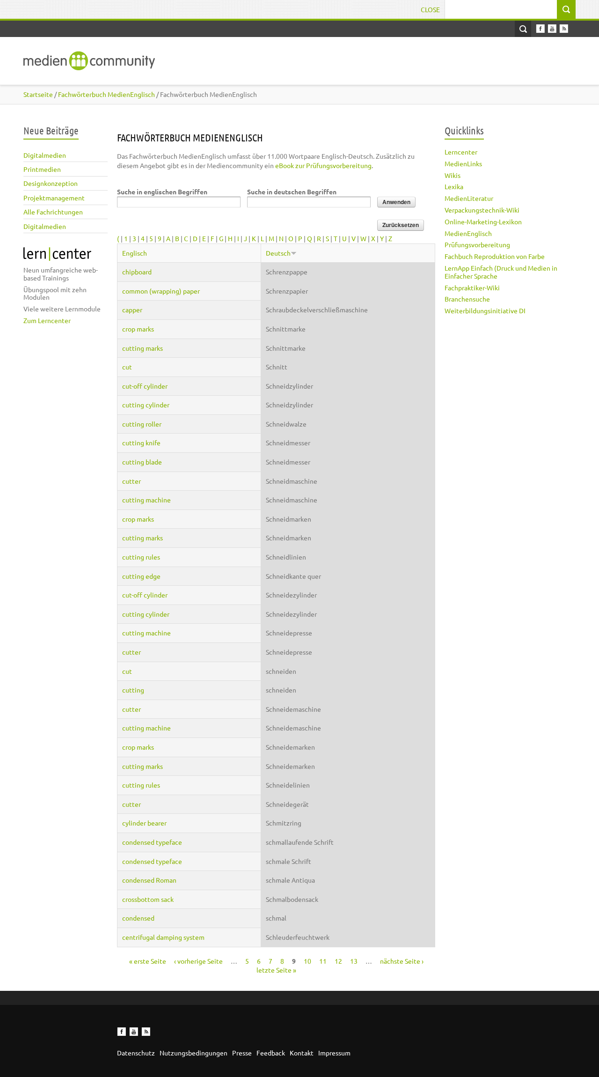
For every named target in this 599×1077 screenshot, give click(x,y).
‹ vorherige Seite (198, 961)
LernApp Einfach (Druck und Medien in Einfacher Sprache (501, 272)
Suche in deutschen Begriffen (291, 191)
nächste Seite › (402, 961)
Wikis (452, 175)
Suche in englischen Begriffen (162, 191)
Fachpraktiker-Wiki (472, 287)
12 (338, 961)
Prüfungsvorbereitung (477, 244)
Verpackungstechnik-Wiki (482, 210)
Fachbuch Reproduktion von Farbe (495, 256)
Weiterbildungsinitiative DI (485, 310)
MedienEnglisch (468, 233)
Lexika (454, 186)
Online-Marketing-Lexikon (483, 221)
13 (354, 961)
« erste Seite (147, 961)
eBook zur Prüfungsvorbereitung (323, 165)
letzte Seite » (276, 970)
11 (323, 961)
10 (307, 961)
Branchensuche (467, 299)
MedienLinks (463, 163)
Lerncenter (461, 152)
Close (430, 9)
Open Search (523, 29)
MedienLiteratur (469, 198)
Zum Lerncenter (47, 320)
